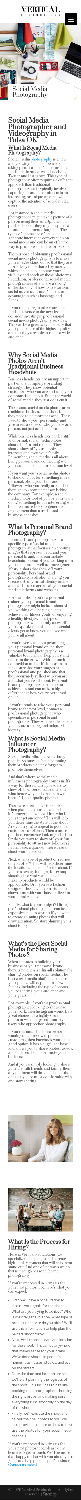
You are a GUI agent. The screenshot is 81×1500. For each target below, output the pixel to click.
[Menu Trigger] (71, 19)
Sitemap (50, 1494)
